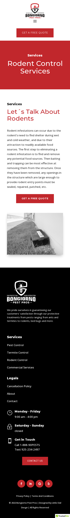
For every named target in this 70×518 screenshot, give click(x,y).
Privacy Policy (22, 496)
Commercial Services (20, 367)
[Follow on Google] (39, 484)
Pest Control (15, 345)
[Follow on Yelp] (49, 484)
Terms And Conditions (43, 496)
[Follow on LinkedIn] (30, 484)
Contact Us (35, 461)
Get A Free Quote (35, 32)
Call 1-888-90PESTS (27, 445)
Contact (12, 401)
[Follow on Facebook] (21, 484)
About (11, 393)
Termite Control (17, 352)
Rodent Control (17, 360)
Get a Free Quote (35, 198)
